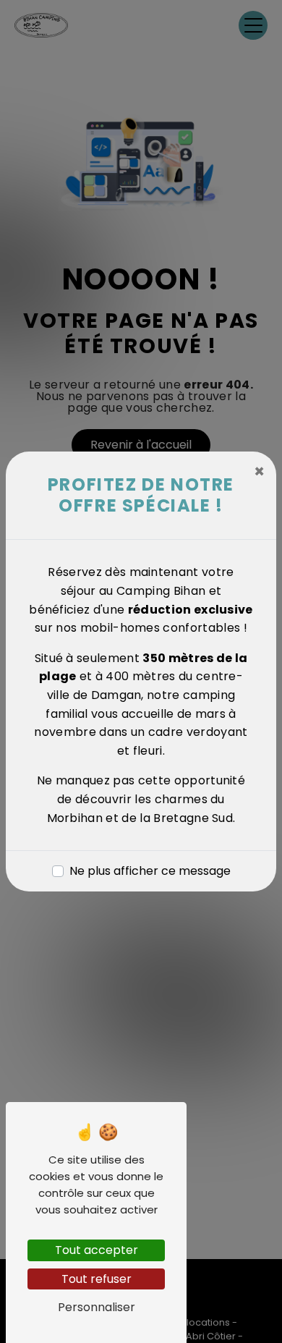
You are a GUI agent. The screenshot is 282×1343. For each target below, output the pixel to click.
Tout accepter (96, 1250)
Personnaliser (96, 1307)
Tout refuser (96, 1279)
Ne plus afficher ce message (150, 871)
